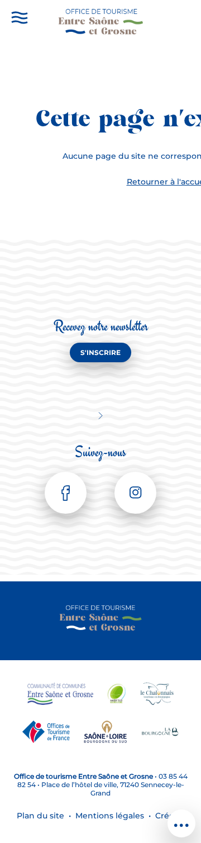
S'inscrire (100, 352)
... (181, 818)
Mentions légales (109, 816)
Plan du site (40, 816)
